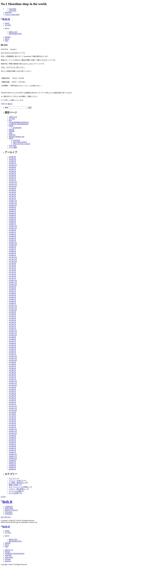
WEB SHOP (9, 508)
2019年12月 (13, 226)
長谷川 (10, 104)
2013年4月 (12, 373)
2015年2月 (12, 326)
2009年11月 (13, 456)
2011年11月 (13, 408)
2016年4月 (12, 297)
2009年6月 (12, 465)
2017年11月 (13, 259)
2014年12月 (13, 331)
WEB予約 (8, 555)
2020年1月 (12, 224)
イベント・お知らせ (16, 480)
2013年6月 (12, 368)
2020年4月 (12, 217)
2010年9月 (12, 436)
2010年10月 (13, 433)
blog (10, 120)
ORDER (7, 37)
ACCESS (8, 25)
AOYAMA (16, 140)
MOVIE (11, 129)
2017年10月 (13, 261)
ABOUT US (13, 117)
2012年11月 (13, 383)
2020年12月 (13, 201)
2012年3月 (12, 400)
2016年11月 (13, 282)
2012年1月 (12, 404)
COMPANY (9, 506)
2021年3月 (12, 196)
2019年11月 (13, 228)
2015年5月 (12, 320)
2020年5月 (12, 215)
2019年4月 (12, 236)
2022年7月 (12, 169)
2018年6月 (12, 251)
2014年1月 (12, 354)
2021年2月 (12, 199)
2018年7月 (12, 249)
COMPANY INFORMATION (18, 124)
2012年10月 (13, 385)
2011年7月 (12, 417)
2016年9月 (12, 287)
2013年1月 (12, 379)
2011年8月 (12, 415)
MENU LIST (13, 32)
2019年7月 (12, 232)
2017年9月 (12, 264)
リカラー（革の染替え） (17, 489)
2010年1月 (12, 452)
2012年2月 (12, 402)
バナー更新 (13, 147)
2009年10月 (13, 459)
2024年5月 (12, 157)
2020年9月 (12, 207)
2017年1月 (12, 278)
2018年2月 (12, 255)
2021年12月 (13, 182)
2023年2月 (12, 161)
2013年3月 (12, 375)
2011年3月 (12, 425)
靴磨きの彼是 (13, 485)
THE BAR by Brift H (20, 142)
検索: (6, 107)
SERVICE (12, 135)
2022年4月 (12, 176)
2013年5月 (12, 371)
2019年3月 (12, 238)
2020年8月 (12, 209)
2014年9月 (12, 337)
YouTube (8, 559)
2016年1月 (12, 303)
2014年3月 (12, 350)
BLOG (7, 39)
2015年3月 (12, 324)
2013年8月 (12, 364)
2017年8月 (12, 266)
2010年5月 (12, 444)
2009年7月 (12, 463)
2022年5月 (12, 173)
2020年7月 (12, 211)
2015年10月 (13, 310)
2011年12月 (13, 406)
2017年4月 (12, 274)
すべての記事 (13, 493)
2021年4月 (12, 194)
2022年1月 (12, 180)
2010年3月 (12, 448)
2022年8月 (12, 167)
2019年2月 (12, 241)
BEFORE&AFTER (15, 34)
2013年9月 (12, 362)
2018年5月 (12, 253)
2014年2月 (12, 352)
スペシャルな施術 (15, 491)
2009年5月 (12, 467)
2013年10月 (13, 360)
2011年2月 (12, 427)
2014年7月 (12, 341)
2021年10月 (13, 186)
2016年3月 (12, 299)
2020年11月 (13, 203)
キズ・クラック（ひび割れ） (19, 487)
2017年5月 (12, 272)
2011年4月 (12, 423)
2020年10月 (13, 205)
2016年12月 (13, 280)
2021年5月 (12, 192)
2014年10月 (13, 335)
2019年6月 (12, 234)
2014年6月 (12, 343)
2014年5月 (12, 345)
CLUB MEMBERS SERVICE (19, 122)
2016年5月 (12, 295)
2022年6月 (12, 171)
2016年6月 (12, 293)
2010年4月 (12, 446)
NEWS (7, 23)
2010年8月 (12, 438)
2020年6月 (12, 213)
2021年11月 (13, 184)
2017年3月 (12, 276)
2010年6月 (12, 442)
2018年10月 (13, 245)
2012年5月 (12, 396)
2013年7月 (12, 366)
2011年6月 (12, 419)
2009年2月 (12, 469)
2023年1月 (12, 163)
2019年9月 (12, 230)
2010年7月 (12, 440)
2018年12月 (13, 243)
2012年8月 (12, 389)
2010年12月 (13, 429)
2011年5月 (12, 421)
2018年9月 (12, 247)
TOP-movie (12, 145)
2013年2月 (12, 377)
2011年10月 (13, 410)
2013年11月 (13, 358)
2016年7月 (12, 291)
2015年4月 (12, 322)
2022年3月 (12, 178)
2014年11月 (13, 333)
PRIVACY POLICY (11, 510)
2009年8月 (12, 461)
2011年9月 (12, 412)
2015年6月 (12, 318)
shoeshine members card (16, 136)
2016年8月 (12, 289)
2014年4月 (12, 347)
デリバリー (13, 478)
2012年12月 (13, 381)
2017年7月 (12, 268)
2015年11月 (13, 308)
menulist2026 (17, 127)
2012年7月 (12, 391)
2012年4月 (12, 398)
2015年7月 (12, 316)
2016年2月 (12, 301)
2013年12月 (13, 356)
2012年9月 (12, 387)
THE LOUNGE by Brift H (21, 144)
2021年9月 (12, 188)
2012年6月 (12, 394)
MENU (11, 126)
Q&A (6, 41)
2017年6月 (12, 270)
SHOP (11, 138)
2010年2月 (12, 450)
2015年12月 (13, 306)
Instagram (8, 561)
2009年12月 (13, 454)
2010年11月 (13, 431)
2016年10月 (13, 285)
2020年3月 (12, 220)
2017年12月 (13, 257)
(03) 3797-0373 (6, 517)
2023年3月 (12, 159)
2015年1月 (12, 329)
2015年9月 (12, 312)
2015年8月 (12, 314)
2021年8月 (12, 190)
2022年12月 (13, 165)
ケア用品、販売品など (17, 483)
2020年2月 (12, 222)
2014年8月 (12, 339)
